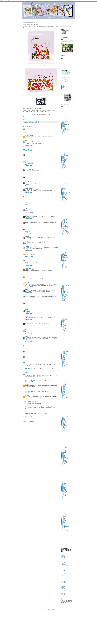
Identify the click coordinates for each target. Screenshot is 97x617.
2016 (63, 586)
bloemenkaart (64, 159)
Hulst (63, 286)
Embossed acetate (64, 226)
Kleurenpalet (64, 316)
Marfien (26, 241)
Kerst (63, 300)
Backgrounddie (64, 137)
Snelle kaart (63, 456)
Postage (63, 399)
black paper (63, 153)
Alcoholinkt (63, 119)
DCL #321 (64, 566)
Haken (63, 269)
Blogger (26, 395)
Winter (63, 533)
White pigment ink (64, 530)
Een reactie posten (27, 418)
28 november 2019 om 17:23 (29, 250)
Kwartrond (63, 325)
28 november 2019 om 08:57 (29, 150)
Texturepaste (64, 491)
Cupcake (63, 188)
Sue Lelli (26, 355)
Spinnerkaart (64, 461)
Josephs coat (64, 294)
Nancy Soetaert (27, 268)
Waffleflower (64, 523)
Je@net (26, 253)
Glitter (63, 261)
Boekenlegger (64, 161)
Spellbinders (64, 460)
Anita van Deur (27, 181)
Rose (63, 423)
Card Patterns (64, 169)
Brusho (63, 164)
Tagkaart (63, 484)
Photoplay (63, 388)
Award (63, 131)
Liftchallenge (64, 334)
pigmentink (63, 390)
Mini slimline (64, 353)
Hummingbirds (64, 287)
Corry (26, 336)
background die (64, 135)
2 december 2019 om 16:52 (29, 341)
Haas (63, 268)
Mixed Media (64, 355)
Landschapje (64, 326)
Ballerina (63, 138)
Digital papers (64, 204)
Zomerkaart (63, 544)
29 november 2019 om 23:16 (29, 319)
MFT (62, 350)
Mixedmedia (64, 356)
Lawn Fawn (63, 327)
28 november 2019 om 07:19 (29, 132)
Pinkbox (63, 393)
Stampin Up (63, 462)
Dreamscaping (64, 220)
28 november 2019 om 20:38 (29, 273)
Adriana (26, 236)
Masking (63, 347)
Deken (63, 197)
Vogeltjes (63, 520)
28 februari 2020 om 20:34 (29, 381)
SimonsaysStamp (64, 448)
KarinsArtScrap (27, 202)
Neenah (63, 362)
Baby (63, 132)
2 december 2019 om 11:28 (29, 333)
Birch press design (64, 149)
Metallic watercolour (65, 349)
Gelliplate (63, 254)
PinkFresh (63, 394)
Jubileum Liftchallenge (65, 295)
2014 (63, 588)
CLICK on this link (27, 368)
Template (63, 489)
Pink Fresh (63, 392)
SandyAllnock (64, 427)
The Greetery (64, 492)
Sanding (63, 426)
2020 (63, 561)
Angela (26, 140)
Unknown (26, 384)
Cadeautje (63, 166)
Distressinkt (32, 122)
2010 (63, 593)
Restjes (63, 413)
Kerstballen (63, 301)
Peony (63, 387)
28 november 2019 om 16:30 (29, 238)
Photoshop (63, 389)
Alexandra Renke (64, 121)
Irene (26, 160)
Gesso (63, 256)
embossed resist (64, 227)
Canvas (63, 168)
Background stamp (64, 136)
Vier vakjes (63, 517)
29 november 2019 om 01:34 (29, 286)
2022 (63, 558)
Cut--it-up (63, 189)
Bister (63, 150)
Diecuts (63, 201)
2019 (63, 562)
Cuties (63, 191)
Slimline (63, 450)
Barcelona (63, 139)
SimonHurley (64, 447)
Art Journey (63, 128)
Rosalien (63, 86)
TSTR (63, 500)
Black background (64, 152)
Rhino (63, 417)
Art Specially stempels (65, 129)
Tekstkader (63, 488)
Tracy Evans (64, 496)
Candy (63, 167)
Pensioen (63, 386)
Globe (63, 262)
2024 (63, 556)
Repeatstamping (64, 412)
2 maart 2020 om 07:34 (28, 416)
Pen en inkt (63, 384)
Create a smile (64, 187)
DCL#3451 (63, 196)
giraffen (63, 258)
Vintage (63, 518)
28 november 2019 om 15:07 (29, 218)
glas (62, 259)
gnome (63, 263)
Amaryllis (64, 570)
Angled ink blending (65, 124)
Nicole (63, 87)
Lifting (63, 335)
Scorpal (63, 432)
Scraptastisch (27, 246)
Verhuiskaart (64, 513)
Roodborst (63, 421)
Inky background (64, 292)
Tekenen (63, 486)
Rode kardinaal (64, 418)
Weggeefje (63, 529)
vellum (63, 512)
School (63, 430)
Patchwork (63, 382)
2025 (63, 555)
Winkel (63, 532)
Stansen (63, 464)
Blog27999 (26, 360)
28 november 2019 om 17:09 (29, 243)
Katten (63, 299)
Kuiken (63, 324)
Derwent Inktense (64, 198)
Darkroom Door (64, 194)
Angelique (26, 316)
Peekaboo (63, 383)
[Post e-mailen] (39, 121)
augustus (64, 574)
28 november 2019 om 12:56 (29, 192)
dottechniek (63, 218)
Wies (26, 295)
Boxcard (63, 163)
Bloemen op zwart (64, 158)
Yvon (63, 88)
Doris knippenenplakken (28, 188)
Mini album (63, 352)
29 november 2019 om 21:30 (29, 306)
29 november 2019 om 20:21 (29, 299)
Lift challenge (64, 333)
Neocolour (63, 363)
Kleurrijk (63, 317)
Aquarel (63, 125)
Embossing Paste (64, 231)
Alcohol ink (63, 117)
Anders (63, 123)
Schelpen (63, 428)
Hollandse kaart (64, 282)
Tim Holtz (63, 495)
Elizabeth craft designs (65, 225)
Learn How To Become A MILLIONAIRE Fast (31, 415)
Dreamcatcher (64, 219)
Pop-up (63, 398)
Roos (63, 422)
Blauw (63, 156)
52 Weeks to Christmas (28, 122)
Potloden (63, 402)
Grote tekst (63, 266)
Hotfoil (63, 284)
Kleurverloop (64, 319)
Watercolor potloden (65, 526)
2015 (63, 587)
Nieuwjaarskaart (64, 366)
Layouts (63, 328)
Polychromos (64, 397)
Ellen (26, 329)
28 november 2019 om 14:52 (29, 212)
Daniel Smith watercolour (65, 193)
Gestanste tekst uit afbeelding (66, 257)
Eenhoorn (63, 223)
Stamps (63, 463)
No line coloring (64, 367)
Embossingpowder (64, 234)
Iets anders (63, 289)
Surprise (63, 479)
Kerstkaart (36, 122)
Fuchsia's (63, 252)
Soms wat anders (64, 458)
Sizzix (63, 449)
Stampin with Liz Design (28, 135)
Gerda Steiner (64, 255)
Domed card (64, 214)
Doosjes (63, 217)
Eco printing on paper (65, 222)
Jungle (63, 297)
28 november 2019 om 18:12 (29, 256)
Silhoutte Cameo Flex (65, 446)
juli (63, 575)
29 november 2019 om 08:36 (29, 292)
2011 (63, 592)
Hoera (63, 281)
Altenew (63, 122)
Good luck (63, 265)
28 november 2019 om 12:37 (29, 185)
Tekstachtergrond (64, 487)
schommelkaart (64, 429)
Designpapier (64, 199)
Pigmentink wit (64, 391)
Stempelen (63, 465)
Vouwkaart (63, 522)
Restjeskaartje (64, 414)
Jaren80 (63, 293)
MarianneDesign (64, 346)
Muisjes (63, 359)
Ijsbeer (63, 290)
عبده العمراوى (27, 350)
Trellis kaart (63, 497)
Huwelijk (63, 288)
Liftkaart (63, 336)
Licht (62, 332)
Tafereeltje (63, 481)
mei (63, 577)
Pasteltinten (63, 381)
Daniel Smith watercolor (65, 192)
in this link (32, 380)
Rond (63, 419)
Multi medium (64, 360)
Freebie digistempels (65, 250)
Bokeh (63, 162)
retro (62, 415)
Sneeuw (63, 454)
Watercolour (63, 527)
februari (64, 581)
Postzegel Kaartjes (64, 401)
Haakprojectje (64, 267)
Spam (63, 459)
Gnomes (63, 264)
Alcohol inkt (63, 118)
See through (64, 434)
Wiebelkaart (63, 531)
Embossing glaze (64, 230)
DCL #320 (64, 569)
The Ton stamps (64, 494)
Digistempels (64, 202)
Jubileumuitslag (64, 296)
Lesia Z (63, 331)
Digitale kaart (64, 205)
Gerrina (26, 289)
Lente (63, 330)
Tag (62, 482)
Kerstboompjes (64, 302)
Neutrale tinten (64, 364)
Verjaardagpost (64, 515)
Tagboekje (63, 483)
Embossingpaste (64, 233)
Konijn (63, 322)
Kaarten (63, 298)
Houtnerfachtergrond (65, 285)
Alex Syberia (64, 120)
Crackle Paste (64, 184)
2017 (63, 585)
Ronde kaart (64, 420)
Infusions (63, 291)
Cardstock (63, 170)
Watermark (63, 528)
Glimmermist (64, 260)
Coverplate (63, 183)
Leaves (63, 329)
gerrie (26, 195)
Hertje (63, 280)
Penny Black (64, 385)
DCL (62, 195)
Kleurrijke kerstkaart (65, 318)
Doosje (63, 216)
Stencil (38, 122)
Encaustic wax (64, 236)
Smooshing (63, 452)
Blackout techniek (64, 155)
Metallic (63, 348)
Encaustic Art (64, 235)
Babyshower (64, 134)
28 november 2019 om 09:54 (29, 165)
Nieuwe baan (64, 365)
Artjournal (63, 130)
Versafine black (64, 516)
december (64, 563)
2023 (63, 557)
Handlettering (64, 270)
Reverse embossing (65, 416)
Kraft (62, 323)
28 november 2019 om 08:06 (29, 145)
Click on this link (27, 391)
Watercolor (63, 525)
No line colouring (64, 368)
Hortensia (63, 283)
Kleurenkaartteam (64, 315)
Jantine (26, 208)
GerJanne (26, 282)
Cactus (63, 165)
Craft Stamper (64, 185)
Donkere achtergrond (65, 215)
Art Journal (63, 127)
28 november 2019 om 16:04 (29, 225)
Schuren (63, 431)
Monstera (63, 357)
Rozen (63, 424)
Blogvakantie (64, 160)
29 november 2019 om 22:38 (29, 313)
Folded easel (64, 249)
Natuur (63, 361)
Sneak (63, 453)
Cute (62, 190)
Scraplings (63, 433)
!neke (26, 309)
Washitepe (63, 524)
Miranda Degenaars (65, 354)
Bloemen (63, 157)
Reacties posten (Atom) (30, 421)
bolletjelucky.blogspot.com (29, 168)
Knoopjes (63, 320)
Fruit (62, 251)
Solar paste (63, 457)
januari (64, 582)
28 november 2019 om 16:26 (29, 233)
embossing (63, 229)
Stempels (63, 466)
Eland (63, 224)
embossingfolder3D (65, 232)
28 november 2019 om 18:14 (29, 265)
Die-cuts (63, 200)
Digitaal (63, 203)
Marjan (68, 30)
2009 (63, 594)
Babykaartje (63, 133)
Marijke (26, 215)
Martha (26, 153)
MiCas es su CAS (64, 351)
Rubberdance (64, 425)
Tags (62, 485)
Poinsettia (63, 395)
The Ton (63, 493)
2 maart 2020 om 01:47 (28, 392)
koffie (63, 321)
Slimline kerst (64, 451)
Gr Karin (26, 204)
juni (63, 576)
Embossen (63, 228)
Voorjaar (63, 521)
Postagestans (64, 400)
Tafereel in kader (64, 480)
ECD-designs (64, 221)
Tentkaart (63, 490)
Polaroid (63, 396)
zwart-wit (63, 545)
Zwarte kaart (64, 546)
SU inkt (63, 478)
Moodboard (63, 358)
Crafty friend (63, 186)
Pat (25, 221)
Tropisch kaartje (64, 499)
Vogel (63, 519)
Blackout (63, 154)
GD (62, 253)
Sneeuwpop (63, 455)
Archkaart (63, 126)
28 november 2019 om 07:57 (29, 137)
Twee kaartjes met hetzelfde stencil (67, 565)
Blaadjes (63, 151)
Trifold (63, 498)
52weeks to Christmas (36, 108)
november (64, 564)
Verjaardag (63, 514)
